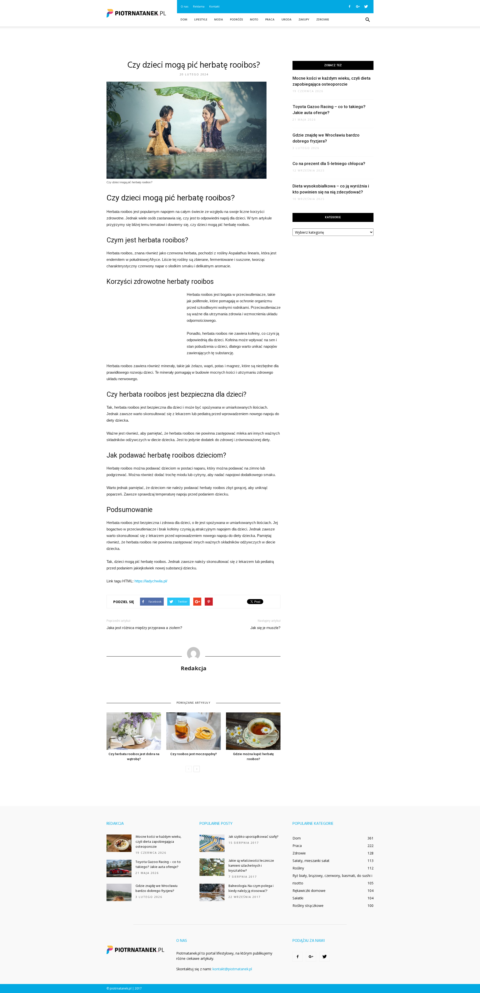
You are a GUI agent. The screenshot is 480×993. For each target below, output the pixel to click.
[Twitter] (366, 6)
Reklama (198, 6)
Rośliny (298, 868)
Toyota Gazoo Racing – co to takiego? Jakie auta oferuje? (158, 864)
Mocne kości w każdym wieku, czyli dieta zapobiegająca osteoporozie (158, 842)
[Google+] (358, 6)
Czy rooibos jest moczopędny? (193, 754)
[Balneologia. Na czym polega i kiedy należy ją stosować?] (212, 892)
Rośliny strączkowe (308, 905)
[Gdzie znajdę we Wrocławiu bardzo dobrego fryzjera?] (119, 892)
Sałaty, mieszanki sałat (311, 860)
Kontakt (214, 6)
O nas (184, 6)
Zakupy (303, 19)
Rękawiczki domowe (309, 890)
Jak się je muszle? (265, 628)
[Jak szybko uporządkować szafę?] (212, 843)
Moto (254, 19)
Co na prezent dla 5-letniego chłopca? (328, 163)
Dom (183, 19)
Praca (269, 19)
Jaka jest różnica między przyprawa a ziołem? (144, 628)
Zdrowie (322, 19)
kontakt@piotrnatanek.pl (232, 969)
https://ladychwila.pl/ (150, 581)
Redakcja (193, 668)
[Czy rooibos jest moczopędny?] (193, 731)
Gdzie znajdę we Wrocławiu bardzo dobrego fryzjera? (157, 888)
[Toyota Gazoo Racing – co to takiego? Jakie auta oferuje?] (119, 868)
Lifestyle (200, 19)
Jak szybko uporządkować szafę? (253, 837)
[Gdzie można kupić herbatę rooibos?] (253, 731)
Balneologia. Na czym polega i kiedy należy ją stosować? (251, 888)
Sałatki (297, 898)
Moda (218, 19)
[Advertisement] (240, 43)
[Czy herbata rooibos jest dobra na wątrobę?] (133, 731)
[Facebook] (349, 6)
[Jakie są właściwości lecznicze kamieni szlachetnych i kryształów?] (212, 867)
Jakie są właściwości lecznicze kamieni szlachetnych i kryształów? (251, 866)
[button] (368, 20)
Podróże (236, 19)
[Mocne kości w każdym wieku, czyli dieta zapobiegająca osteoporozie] (119, 843)
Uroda (287, 19)
